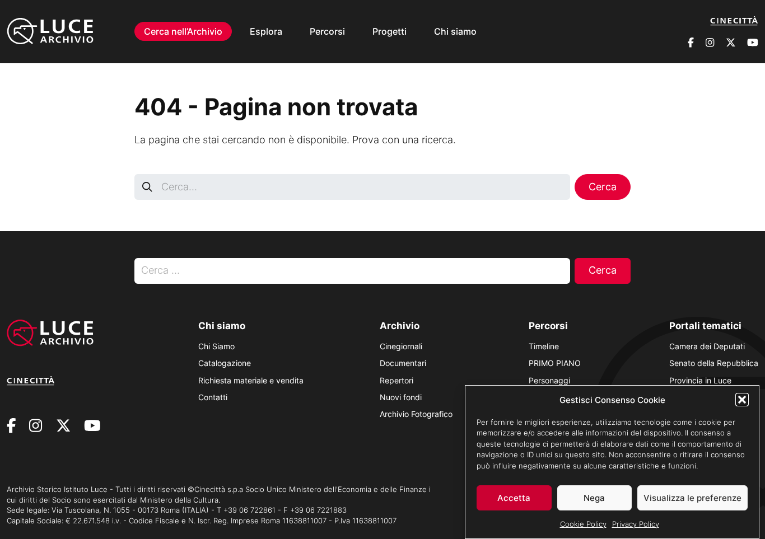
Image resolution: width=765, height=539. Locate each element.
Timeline (544, 346)
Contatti (212, 397)
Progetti (389, 31)
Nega (594, 498)
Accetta (513, 498)
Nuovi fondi (401, 397)
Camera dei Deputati (707, 346)
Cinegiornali (401, 346)
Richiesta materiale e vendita (251, 380)
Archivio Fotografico (416, 414)
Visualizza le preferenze (692, 498)
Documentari (403, 363)
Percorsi (327, 31)
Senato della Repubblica (713, 363)
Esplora (266, 31)
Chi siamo (455, 31)
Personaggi (549, 380)
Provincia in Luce (700, 380)
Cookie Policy (583, 523)
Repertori (396, 380)
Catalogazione (224, 363)
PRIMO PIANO (555, 363)
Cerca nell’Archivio (183, 31)
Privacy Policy (635, 523)
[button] (742, 399)
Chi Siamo (216, 346)
